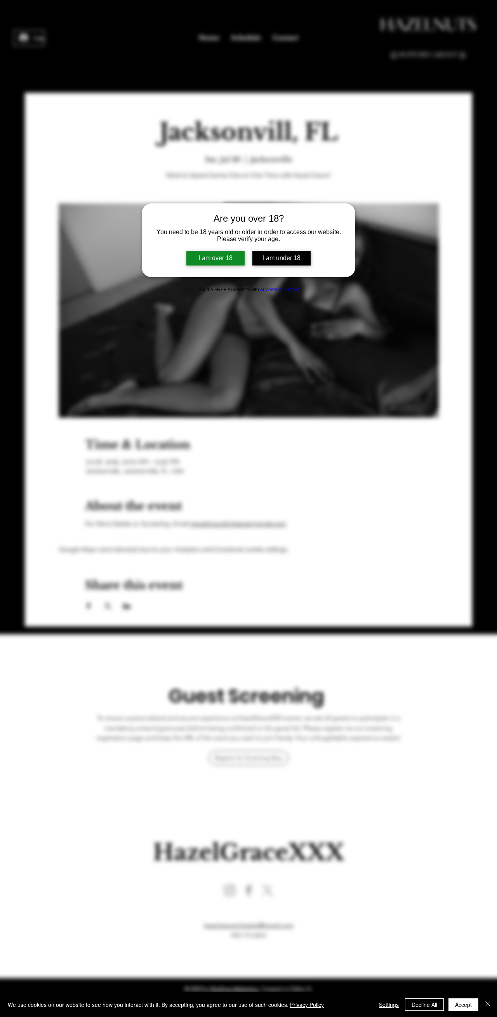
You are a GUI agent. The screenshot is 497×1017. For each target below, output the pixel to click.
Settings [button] (389, 1004)
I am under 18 (282, 258)
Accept (463, 1004)
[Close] (487, 1004)
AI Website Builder (279, 289)
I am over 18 (216, 258)
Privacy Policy (307, 1004)
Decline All (424, 1004)
